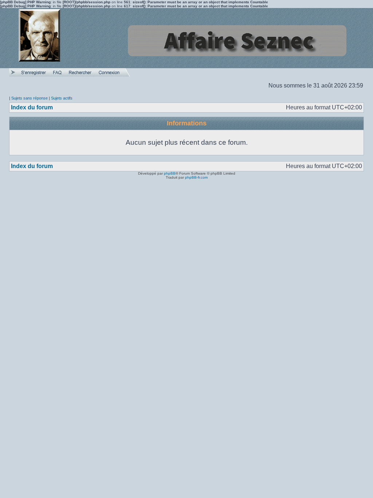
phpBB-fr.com (196, 177)
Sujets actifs (61, 98)
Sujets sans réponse (29, 98)
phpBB (170, 173)
